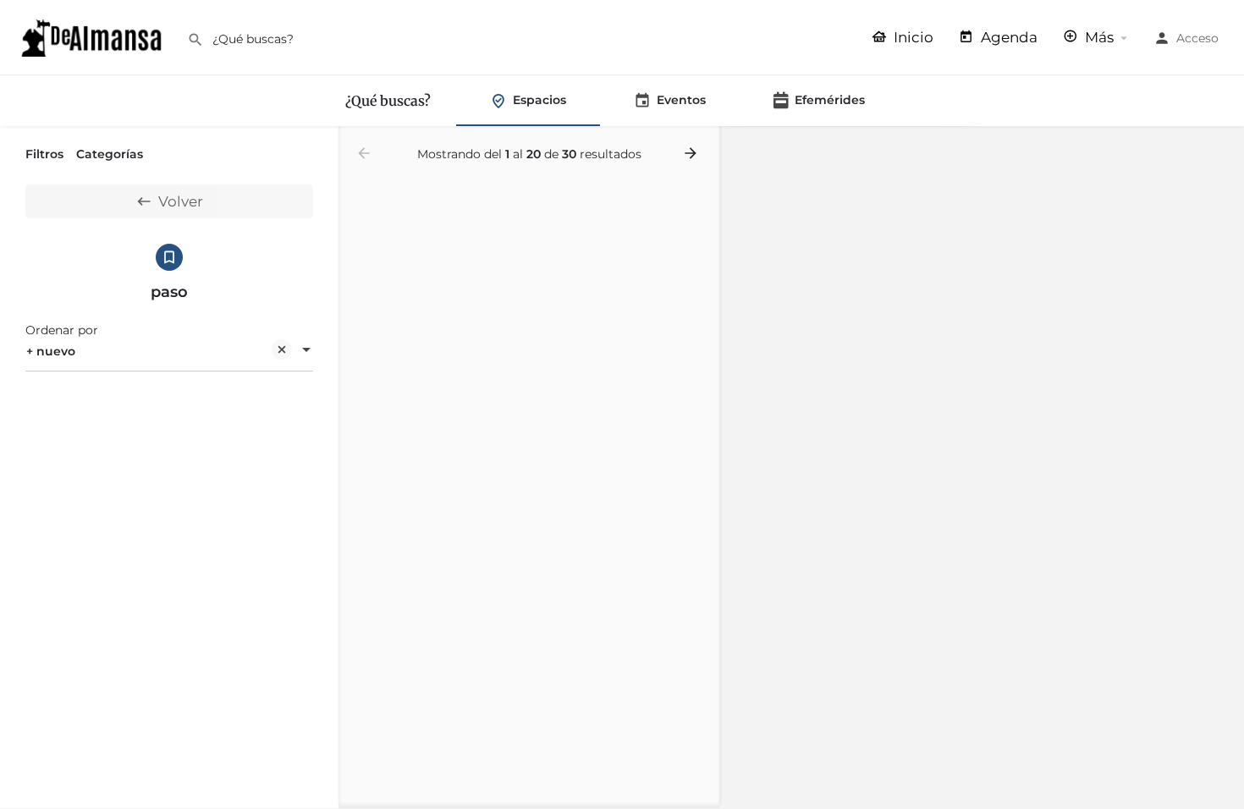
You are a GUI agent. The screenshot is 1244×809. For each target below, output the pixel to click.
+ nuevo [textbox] (50, 351)
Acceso (1197, 38)
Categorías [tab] (109, 154)
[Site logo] (93, 36)
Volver (180, 201)
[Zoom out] (1223, 172)
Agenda (1007, 37)
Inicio (911, 37)
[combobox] (169, 351)
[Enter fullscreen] (1223, 205)
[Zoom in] (1223, 147)
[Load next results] (692, 153)
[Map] (981, 468)
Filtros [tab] (44, 154)
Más (1098, 37)
